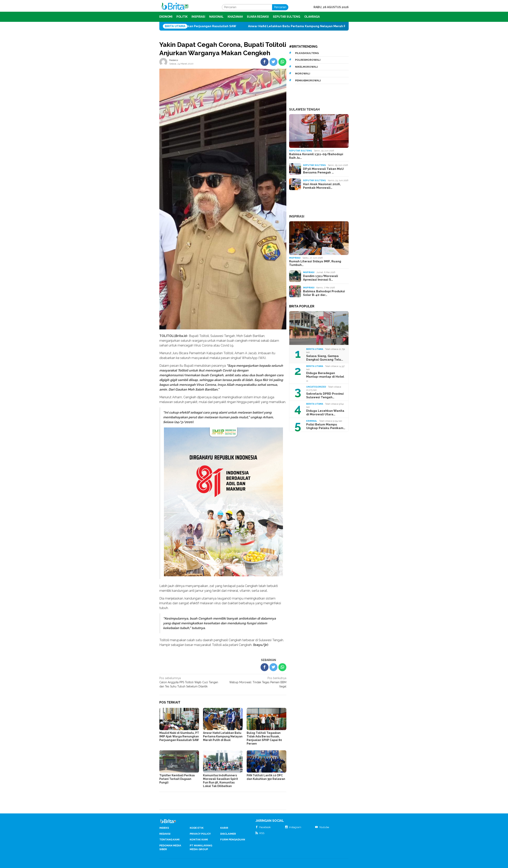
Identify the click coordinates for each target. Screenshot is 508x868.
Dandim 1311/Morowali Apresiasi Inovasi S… (320, 277)
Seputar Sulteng (300, 150)
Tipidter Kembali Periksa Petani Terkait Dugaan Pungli (177, 779)
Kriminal (311, 421)
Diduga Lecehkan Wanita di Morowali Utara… (325, 412)
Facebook (265, 827)
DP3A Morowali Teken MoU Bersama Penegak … (323, 170)
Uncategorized (316, 387)
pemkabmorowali (308, 80)
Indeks (164, 827)
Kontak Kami (199, 839)
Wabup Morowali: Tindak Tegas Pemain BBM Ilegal (257, 682)
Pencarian (280, 7)
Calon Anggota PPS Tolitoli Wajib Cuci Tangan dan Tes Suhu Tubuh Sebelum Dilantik (188, 682)
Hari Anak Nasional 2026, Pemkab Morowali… (322, 186)
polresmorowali (307, 59)
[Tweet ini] (273, 62)
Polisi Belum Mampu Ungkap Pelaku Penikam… (325, 426)
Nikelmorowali (306, 66)
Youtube (324, 827)
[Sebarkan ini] (264, 62)
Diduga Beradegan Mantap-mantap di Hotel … (325, 376)
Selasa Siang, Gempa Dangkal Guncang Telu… (324, 357)
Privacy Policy (200, 833)
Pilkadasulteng (307, 53)
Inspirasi (294, 258)
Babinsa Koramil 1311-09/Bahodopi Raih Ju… (316, 156)
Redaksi (164, 833)
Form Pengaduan (232, 839)
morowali (302, 73)
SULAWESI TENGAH (304, 109)
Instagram (295, 827)
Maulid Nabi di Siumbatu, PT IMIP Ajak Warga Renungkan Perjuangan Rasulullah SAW (179, 736)
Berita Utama (314, 349)
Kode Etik (197, 827)
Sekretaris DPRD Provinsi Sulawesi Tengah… (325, 395)
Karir (224, 827)
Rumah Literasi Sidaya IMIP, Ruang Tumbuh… (315, 263)
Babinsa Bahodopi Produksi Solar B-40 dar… (324, 293)
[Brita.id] (174, 7)
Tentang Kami (169, 839)
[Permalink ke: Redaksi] (163, 61)
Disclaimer (228, 833)
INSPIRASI (296, 216)
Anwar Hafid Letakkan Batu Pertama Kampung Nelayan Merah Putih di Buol (249, 26)
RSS (261, 833)
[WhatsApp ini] (282, 62)
